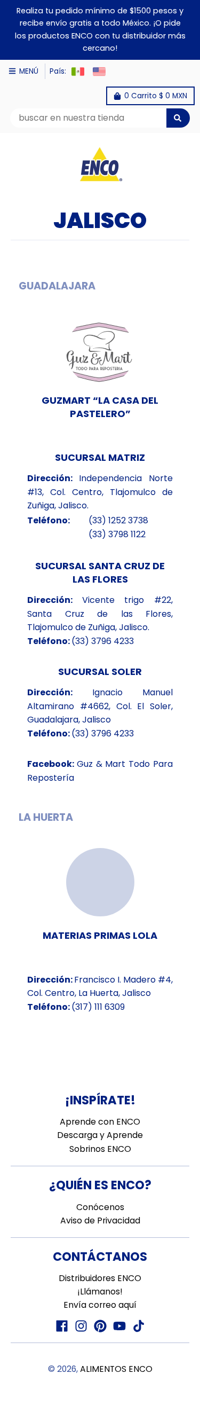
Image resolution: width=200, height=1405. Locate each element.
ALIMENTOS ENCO (116, 1369)
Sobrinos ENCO (100, 1149)
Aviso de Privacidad (100, 1220)
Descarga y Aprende (100, 1135)
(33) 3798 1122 (117, 534)
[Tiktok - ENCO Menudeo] (138, 1326)
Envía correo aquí (100, 1305)
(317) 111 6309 (98, 1007)
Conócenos (100, 1207)
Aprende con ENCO (100, 1122)
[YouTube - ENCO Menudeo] (119, 1326)
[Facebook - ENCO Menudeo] (61, 1326)
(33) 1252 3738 (118, 520)
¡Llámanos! (100, 1291)
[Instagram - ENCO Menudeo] (81, 1326)
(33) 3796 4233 (102, 641)
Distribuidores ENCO (100, 1278)
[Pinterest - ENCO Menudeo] (100, 1326)
